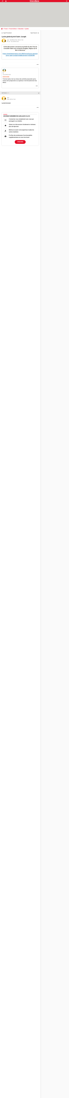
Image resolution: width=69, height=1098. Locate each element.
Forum (6, 28)
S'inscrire (20, 141)
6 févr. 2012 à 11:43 (11, 99)
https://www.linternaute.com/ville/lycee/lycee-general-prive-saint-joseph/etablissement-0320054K (20, 54)
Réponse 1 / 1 (5, 93)
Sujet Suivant (33, 33)
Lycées (27, 28)
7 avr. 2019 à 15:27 (15, 41)
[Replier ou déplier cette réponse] (38, 93)
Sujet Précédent (7, 33)
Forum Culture (13, 28)
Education (21, 28)
